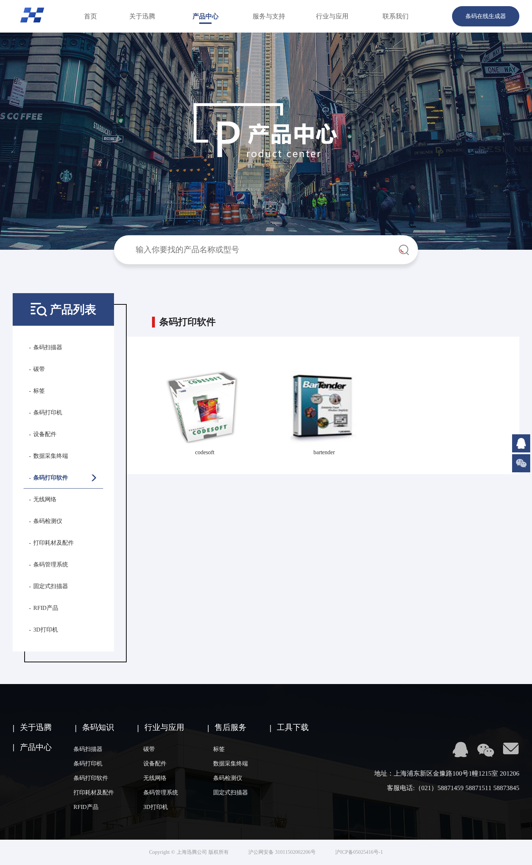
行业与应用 (332, 16)
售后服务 (230, 727)
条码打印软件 (50, 477)
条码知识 (98, 727)
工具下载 (293, 727)
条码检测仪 (47, 521)
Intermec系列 (145, 460)
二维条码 (145, 370)
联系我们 (396, 16)
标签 (39, 391)
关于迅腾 (142, 16)
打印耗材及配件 (53, 543)
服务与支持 (269, 16)
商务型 (145, 415)
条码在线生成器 (485, 16)
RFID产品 (45, 608)
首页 (90, 16)
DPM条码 (145, 352)
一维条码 (145, 388)
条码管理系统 (50, 564)
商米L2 (145, 496)
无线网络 (44, 499)
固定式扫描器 (50, 586)
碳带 (39, 369)
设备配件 (44, 434)
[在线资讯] (521, 437)
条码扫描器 (47, 347)
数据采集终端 (50, 456)
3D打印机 (45, 629)
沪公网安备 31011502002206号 (282, 852)
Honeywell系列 (145, 478)
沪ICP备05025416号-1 (359, 852)
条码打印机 (47, 412)
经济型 (145, 433)
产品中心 (206, 16)
